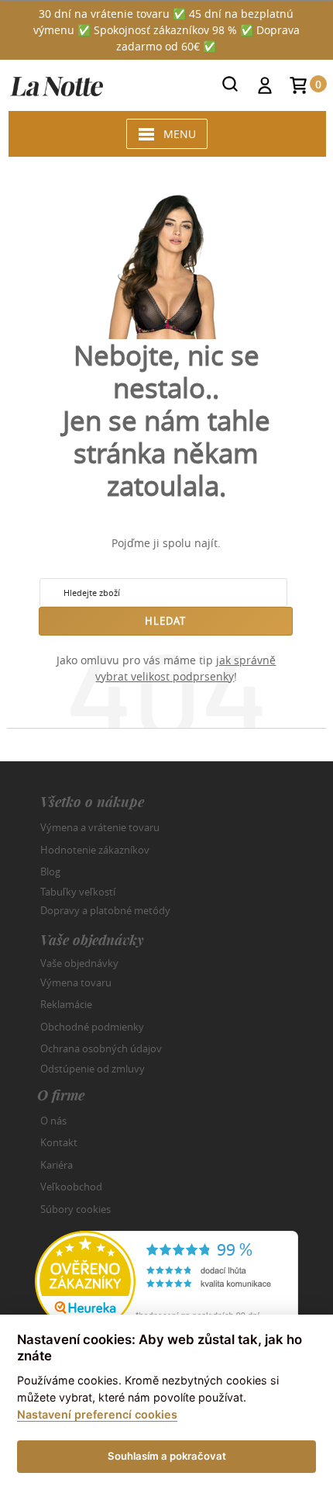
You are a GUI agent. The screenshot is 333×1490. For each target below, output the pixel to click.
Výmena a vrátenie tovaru (100, 827)
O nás (53, 1121)
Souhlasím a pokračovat (167, 1456)
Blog (50, 871)
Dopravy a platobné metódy (105, 910)
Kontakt (58, 1142)
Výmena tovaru (76, 982)
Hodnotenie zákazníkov (94, 850)
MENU (179, 133)
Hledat (165, 621)
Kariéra (56, 1165)
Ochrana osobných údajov (101, 1048)
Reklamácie (66, 1004)
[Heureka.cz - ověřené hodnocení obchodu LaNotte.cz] (166, 1280)
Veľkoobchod (71, 1187)
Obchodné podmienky (92, 1027)
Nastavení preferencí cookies (97, 1414)
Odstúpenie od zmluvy (92, 1068)
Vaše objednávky (79, 963)
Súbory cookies (75, 1209)
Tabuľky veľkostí (77, 891)
